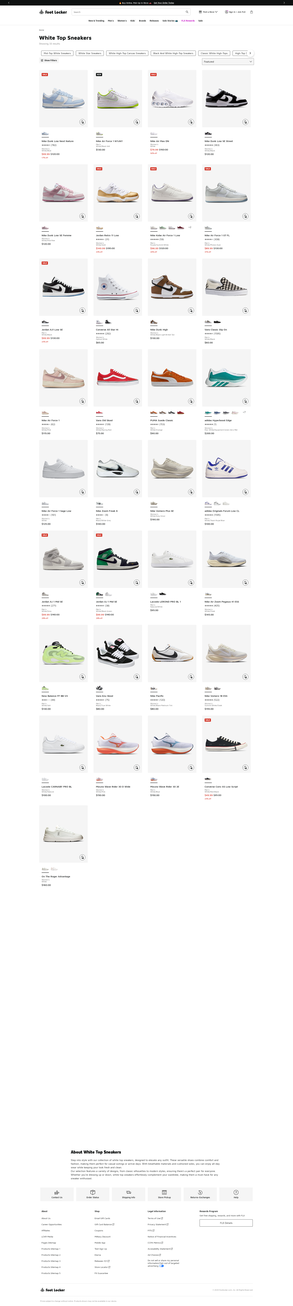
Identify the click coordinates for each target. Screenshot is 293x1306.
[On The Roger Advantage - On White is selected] (45, 869)
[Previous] (8, 2)
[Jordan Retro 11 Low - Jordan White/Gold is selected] (99, 228)
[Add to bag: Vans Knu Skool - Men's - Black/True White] (137, 677)
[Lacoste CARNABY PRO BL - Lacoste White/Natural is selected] (45, 779)
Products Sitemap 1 (51, 1248)
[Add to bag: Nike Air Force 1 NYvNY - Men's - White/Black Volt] (137, 122)
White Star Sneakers (89, 53)
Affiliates (46, 1230)
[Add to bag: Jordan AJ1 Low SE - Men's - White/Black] (82, 310)
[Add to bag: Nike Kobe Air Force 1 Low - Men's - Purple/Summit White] (191, 216)
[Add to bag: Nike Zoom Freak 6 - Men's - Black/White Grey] (137, 492)
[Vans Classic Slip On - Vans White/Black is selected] (208, 322)
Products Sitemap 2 (51, 1255)
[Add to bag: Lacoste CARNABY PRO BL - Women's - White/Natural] (82, 767)
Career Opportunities (52, 1224)
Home (41, 30)
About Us (46, 1218)
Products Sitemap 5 (51, 1273)
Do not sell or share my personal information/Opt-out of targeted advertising (163, 1263)
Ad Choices (153, 1255)
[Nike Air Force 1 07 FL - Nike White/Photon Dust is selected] (208, 228)
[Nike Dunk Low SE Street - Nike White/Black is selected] (208, 133)
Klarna (98, 1255)
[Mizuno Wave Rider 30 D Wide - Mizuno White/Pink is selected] (99, 779)
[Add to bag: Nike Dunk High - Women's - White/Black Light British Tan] (191, 310)
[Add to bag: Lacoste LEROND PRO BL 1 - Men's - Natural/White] (191, 582)
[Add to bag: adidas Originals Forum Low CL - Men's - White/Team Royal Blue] (245, 492)
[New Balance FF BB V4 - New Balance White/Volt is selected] (45, 688)
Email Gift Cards (102, 1218)
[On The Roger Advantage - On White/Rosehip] (54, 869)
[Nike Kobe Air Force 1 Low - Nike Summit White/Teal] (162, 228)
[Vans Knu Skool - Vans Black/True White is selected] (99, 688)
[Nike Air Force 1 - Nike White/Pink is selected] (45, 413)
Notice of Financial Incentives (162, 1236)
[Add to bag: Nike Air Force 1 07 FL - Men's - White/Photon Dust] (245, 216)
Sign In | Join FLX (237, 12)
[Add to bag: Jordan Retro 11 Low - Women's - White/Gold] (137, 216)
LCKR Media (47, 1236)
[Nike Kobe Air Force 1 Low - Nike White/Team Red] (180, 228)
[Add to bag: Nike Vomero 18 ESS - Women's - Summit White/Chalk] (245, 677)
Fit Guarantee (101, 1273)
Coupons (99, 1230)
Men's (111, 20)
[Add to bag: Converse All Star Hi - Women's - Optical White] (137, 310)
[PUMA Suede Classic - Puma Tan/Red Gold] (180, 413)
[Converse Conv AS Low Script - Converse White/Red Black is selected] (208, 779)
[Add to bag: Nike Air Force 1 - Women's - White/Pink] (82, 401)
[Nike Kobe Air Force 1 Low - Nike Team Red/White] (171, 228)
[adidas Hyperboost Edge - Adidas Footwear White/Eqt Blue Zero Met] (217, 413)
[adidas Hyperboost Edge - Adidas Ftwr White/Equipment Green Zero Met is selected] (208, 413)
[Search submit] (187, 12)
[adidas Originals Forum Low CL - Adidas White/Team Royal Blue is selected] (208, 503)
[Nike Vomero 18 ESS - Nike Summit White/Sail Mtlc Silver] (217, 688)
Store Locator (101, 1267)
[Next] (284, 2)
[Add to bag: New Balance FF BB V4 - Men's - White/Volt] (82, 677)
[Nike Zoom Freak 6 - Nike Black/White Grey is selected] (99, 503)
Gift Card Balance (103, 1224)
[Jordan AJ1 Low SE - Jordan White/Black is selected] (45, 322)
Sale (200, 20)
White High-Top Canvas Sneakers (127, 53)
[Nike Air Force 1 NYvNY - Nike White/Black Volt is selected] (99, 133)
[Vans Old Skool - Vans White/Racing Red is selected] (99, 413)
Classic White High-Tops (214, 53)
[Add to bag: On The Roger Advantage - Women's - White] (82, 857)
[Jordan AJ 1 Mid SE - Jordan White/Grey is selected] (45, 594)
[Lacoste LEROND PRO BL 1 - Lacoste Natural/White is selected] (153, 594)
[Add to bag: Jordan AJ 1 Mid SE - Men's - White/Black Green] (137, 582)
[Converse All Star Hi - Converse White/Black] (108, 322)
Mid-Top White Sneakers (57, 53)
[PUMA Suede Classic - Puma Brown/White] (162, 413)
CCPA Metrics (154, 1242)
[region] (146, 3)
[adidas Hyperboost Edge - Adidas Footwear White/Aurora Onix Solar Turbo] (226, 413)
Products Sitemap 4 (51, 1267)
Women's (122, 20)
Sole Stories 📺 (170, 20)
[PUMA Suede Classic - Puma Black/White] (171, 413)
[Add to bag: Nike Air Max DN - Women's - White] (191, 122)
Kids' (132, 20)
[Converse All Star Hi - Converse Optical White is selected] (99, 322)
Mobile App (100, 1242)
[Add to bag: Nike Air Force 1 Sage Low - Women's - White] (82, 492)
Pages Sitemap (49, 1242)
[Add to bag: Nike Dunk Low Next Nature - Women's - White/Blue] (82, 122)
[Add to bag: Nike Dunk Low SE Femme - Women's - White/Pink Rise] (82, 216)
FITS (150, 1230)
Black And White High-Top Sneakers (173, 53)
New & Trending (96, 20)
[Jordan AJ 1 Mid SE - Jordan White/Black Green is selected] (99, 594)
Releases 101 (101, 1261)
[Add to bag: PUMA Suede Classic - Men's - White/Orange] (191, 401)
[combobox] (131, 12)
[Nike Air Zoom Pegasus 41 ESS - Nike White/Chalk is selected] (208, 594)
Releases (154, 20)
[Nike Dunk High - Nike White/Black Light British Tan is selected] (153, 322)
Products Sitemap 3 (51, 1261)
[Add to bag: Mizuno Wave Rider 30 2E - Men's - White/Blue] (191, 767)
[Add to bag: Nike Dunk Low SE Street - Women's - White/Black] (245, 122)
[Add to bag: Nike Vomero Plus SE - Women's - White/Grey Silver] (191, 492)
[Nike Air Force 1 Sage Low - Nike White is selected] (45, 503)
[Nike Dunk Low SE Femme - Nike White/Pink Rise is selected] (45, 228)
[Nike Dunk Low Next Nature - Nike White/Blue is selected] (45, 133)
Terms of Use (154, 1218)
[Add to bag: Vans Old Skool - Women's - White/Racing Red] (137, 401)
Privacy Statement (157, 1224)
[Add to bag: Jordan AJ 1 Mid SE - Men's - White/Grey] (82, 582)
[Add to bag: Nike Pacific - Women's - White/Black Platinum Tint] (191, 677)
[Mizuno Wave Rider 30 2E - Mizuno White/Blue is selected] (153, 779)
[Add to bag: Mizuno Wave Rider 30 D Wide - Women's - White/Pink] (137, 767)
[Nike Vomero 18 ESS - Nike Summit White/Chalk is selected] (208, 688)
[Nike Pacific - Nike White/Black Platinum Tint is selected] (153, 688)
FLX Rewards (188, 20)
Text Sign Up (101, 1248)
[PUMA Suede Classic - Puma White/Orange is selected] (153, 413)
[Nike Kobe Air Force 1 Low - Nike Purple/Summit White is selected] (153, 228)
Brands (142, 20)
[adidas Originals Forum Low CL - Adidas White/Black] (217, 503)
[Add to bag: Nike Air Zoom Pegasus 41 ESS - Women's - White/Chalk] (245, 582)
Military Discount (102, 1236)
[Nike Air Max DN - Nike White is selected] (153, 133)
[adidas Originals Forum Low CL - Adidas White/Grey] (226, 503)
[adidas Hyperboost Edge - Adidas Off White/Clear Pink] (235, 413)
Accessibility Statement (159, 1248)
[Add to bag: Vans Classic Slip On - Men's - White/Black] (245, 310)
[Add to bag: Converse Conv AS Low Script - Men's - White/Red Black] (245, 767)
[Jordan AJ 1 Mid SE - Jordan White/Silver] (108, 594)
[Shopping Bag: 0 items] (251, 12)
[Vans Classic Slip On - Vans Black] (217, 322)
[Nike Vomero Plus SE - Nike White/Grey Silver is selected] (153, 503)
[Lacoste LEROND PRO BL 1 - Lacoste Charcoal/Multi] (162, 594)
